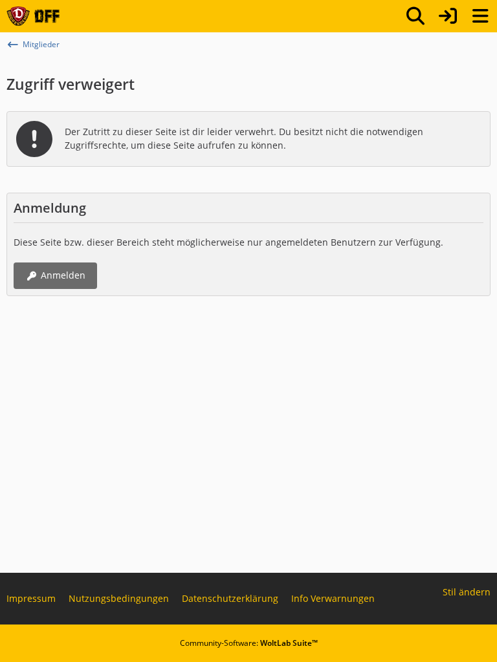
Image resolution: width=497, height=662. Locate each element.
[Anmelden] (448, 16)
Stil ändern (467, 592)
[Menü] (480, 16)
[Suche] (415, 16)
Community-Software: (249, 642)
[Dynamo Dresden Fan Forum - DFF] (33, 16)
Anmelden (63, 275)
